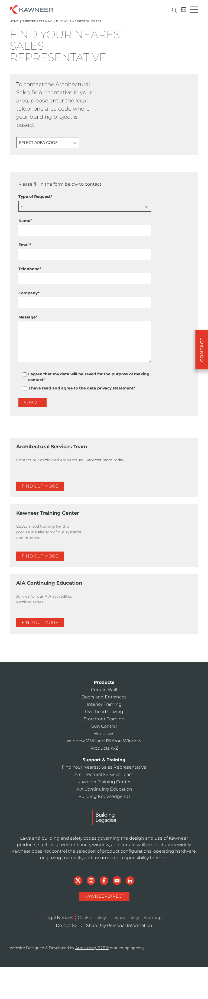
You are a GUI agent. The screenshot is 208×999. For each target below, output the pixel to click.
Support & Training (37, 21)
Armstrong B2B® (92, 947)
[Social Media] (78, 880)
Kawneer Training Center (104, 781)
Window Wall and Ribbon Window (104, 740)
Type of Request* (35, 196)
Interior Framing (104, 704)
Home (14, 21)
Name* (25, 220)
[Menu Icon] (195, 10)
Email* (24, 244)
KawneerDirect (104, 896)
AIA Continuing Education (104, 789)
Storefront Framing (104, 718)
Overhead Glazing (104, 711)
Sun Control (104, 726)
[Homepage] (32, 9)
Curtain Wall (104, 689)
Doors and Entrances (104, 697)
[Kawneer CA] (183, 9)
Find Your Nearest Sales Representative (104, 767)
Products (104, 682)
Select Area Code (38, 142)
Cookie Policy (92, 917)
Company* (29, 293)
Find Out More (40, 486)
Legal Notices (58, 917)
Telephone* (29, 268)
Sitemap (153, 917)
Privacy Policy (124, 917)
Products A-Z (104, 748)
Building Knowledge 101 (104, 796)
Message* (27, 317)
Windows (104, 733)
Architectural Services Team (104, 774)
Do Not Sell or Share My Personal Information (104, 925)
